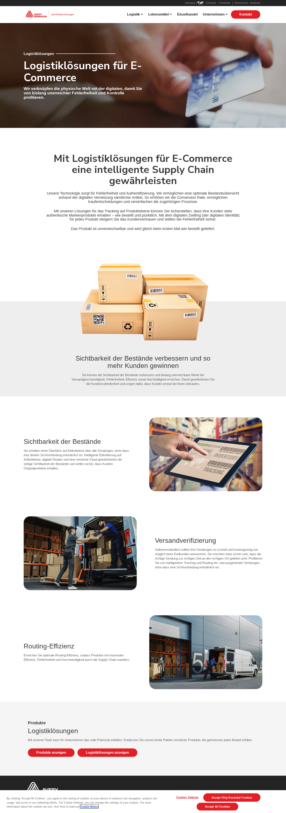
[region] (143, 801)
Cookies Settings (187, 797)
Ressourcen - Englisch (247, 2)
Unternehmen (214, 14)
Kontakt (245, 14)
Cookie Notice (89, 806)
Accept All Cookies (217, 806)
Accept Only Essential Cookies (232, 797)
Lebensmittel (158, 14)
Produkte (225, 2)
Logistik (133, 14)
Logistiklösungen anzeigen (107, 752)
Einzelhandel (187, 14)
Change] (211, 2)
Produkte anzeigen (51, 752)
